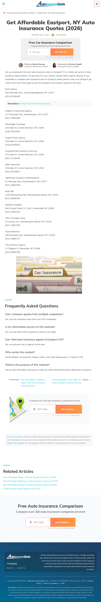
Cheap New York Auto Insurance (51, 13)
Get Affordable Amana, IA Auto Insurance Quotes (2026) (30, 484)
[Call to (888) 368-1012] (97, 4)
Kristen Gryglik (75, 64)
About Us (10, 568)
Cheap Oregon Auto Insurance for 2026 (22, 488)
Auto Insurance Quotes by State (21, 13)
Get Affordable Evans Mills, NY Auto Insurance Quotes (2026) (66, 381)
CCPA (62, 583)
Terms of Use (69, 57)
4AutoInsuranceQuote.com (37, 581)
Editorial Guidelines (15, 436)
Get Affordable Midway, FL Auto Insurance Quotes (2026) (30, 481)
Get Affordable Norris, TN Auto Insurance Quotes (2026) (29, 477)
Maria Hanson (39, 64)
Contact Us (21, 568)
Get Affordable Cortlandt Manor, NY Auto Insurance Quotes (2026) (33, 382)
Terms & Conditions (50, 583)
